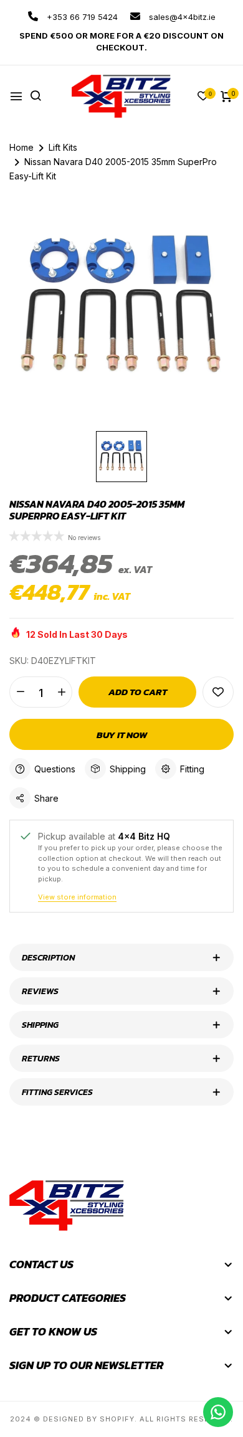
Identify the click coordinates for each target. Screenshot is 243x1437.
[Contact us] (218, 1412)
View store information (77, 897)
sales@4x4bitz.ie (181, 17)
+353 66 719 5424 (81, 17)
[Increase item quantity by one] (61, 692)
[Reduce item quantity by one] (20, 692)
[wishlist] (203, 96)
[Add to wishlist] (218, 692)
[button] (37, 537)
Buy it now (122, 735)
